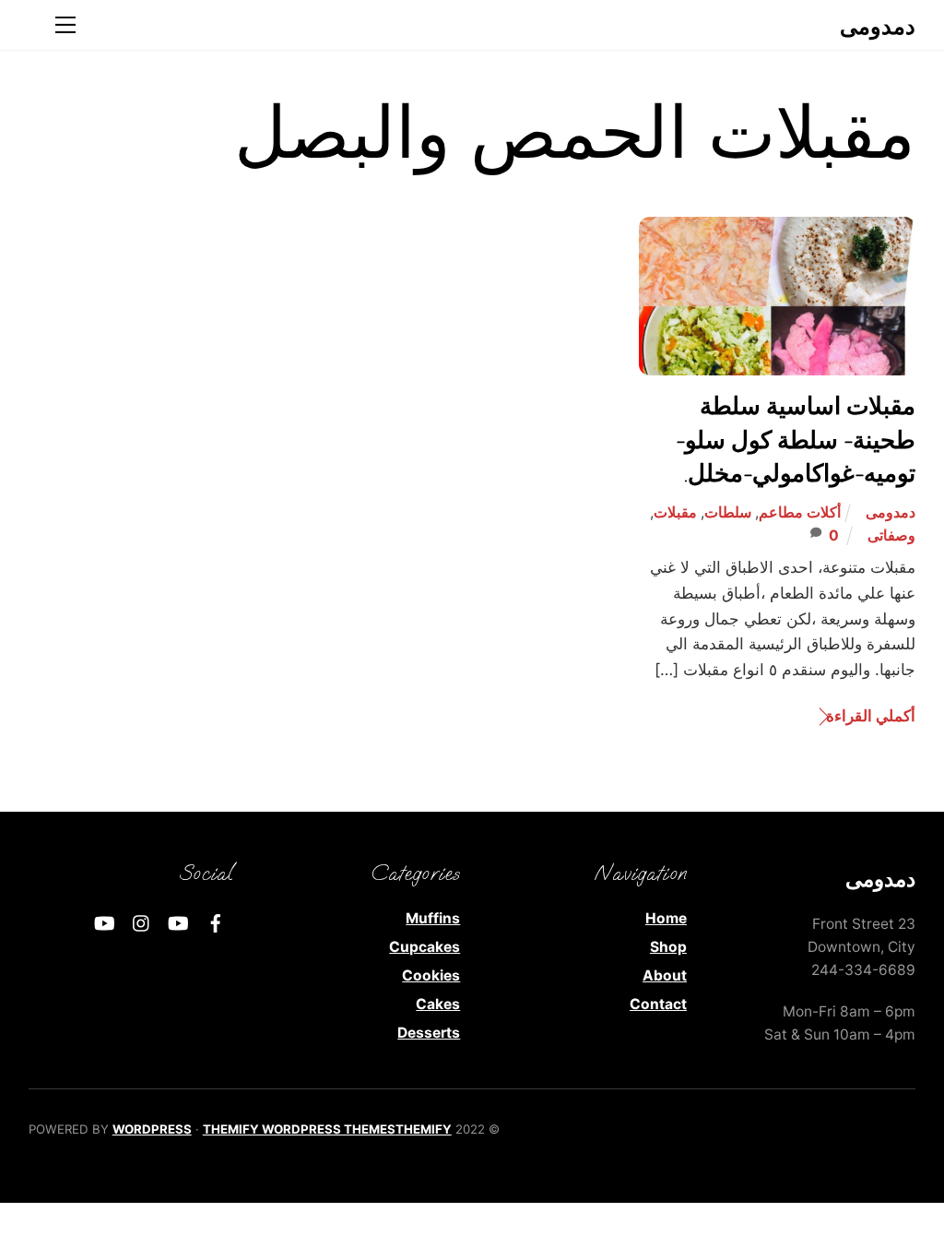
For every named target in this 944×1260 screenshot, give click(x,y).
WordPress (152, 1129)
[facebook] (215, 922)
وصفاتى (891, 535)
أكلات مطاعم (800, 512)
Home (666, 918)
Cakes (438, 1004)
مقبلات (675, 512)
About (665, 975)
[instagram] (142, 922)
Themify (423, 1129)
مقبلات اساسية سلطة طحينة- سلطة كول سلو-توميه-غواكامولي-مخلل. (795, 441)
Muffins (433, 918)
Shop (668, 947)
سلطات (727, 512)
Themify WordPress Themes (299, 1129)
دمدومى (890, 512)
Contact (658, 1004)
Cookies (431, 975)
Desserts (428, 1032)
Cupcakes (424, 947)
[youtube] (178, 922)
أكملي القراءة (870, 715)
